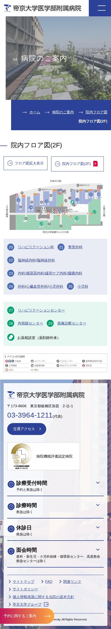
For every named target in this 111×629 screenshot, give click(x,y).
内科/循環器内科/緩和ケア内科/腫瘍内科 (50, 273)
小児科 (82, 286)
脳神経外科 (46, 260)
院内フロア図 (96, 112)
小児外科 (56, 286)
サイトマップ (23, 581)
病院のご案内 (63, 112)
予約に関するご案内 (20, 616)
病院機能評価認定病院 (54, 456)
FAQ (48, 581)
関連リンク (72, 581)
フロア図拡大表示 (29, 163)
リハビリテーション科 (36, 247)
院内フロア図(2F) (76, 164)
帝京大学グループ (27, 604)
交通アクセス (24, 429)
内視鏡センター (30, 323)
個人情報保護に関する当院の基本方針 (43, 597)
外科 (21, 286)
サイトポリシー (25, 589)
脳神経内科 (27, 260)
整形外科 (75, 247)
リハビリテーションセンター (41, 310)
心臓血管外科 (37, 286)
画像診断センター (71, 323)
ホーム (34, 112)
